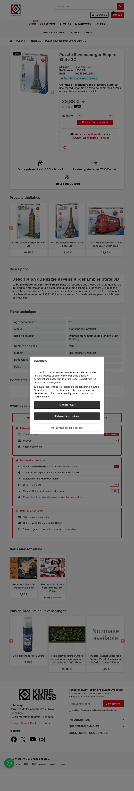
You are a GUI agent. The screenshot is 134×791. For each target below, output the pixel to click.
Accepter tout (67, 405)
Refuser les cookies (67, 416)
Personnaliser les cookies (67, 428)
